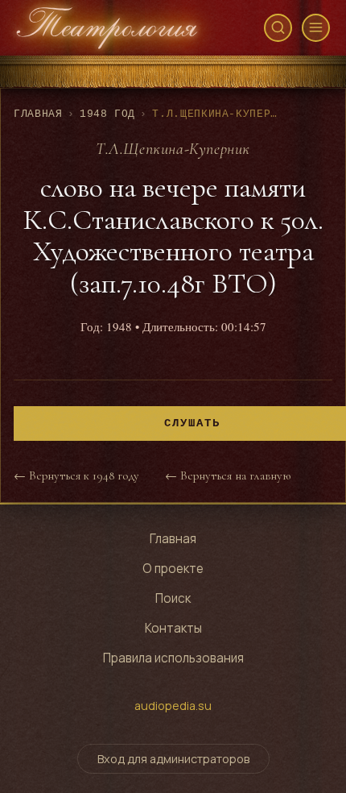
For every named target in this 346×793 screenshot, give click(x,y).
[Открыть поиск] (278, 28)
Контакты (173, 628)
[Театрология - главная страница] (107, 27)
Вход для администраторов (173, 758)
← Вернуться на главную (227, 475)
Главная (38, 114)
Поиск (173, 598)
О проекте (173, 568)
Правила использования (173, 658)
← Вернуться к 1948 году (76, 475)
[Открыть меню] (316, 28)
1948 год (107, 114)
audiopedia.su (173, 705)
